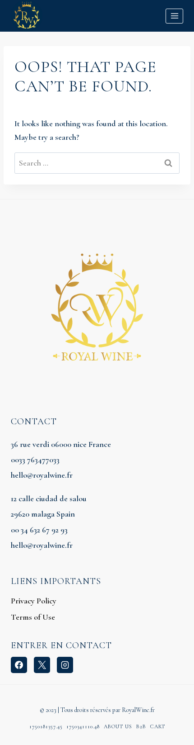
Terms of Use (33, 617)
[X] (42, 665)
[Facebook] (19, 665)
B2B (141, 726)
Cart (157, 726)
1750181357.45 (46, 726)
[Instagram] (65, 665)
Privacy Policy (33, 601)
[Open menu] (174, 16)
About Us (118, 726)
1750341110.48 (83, 726)
